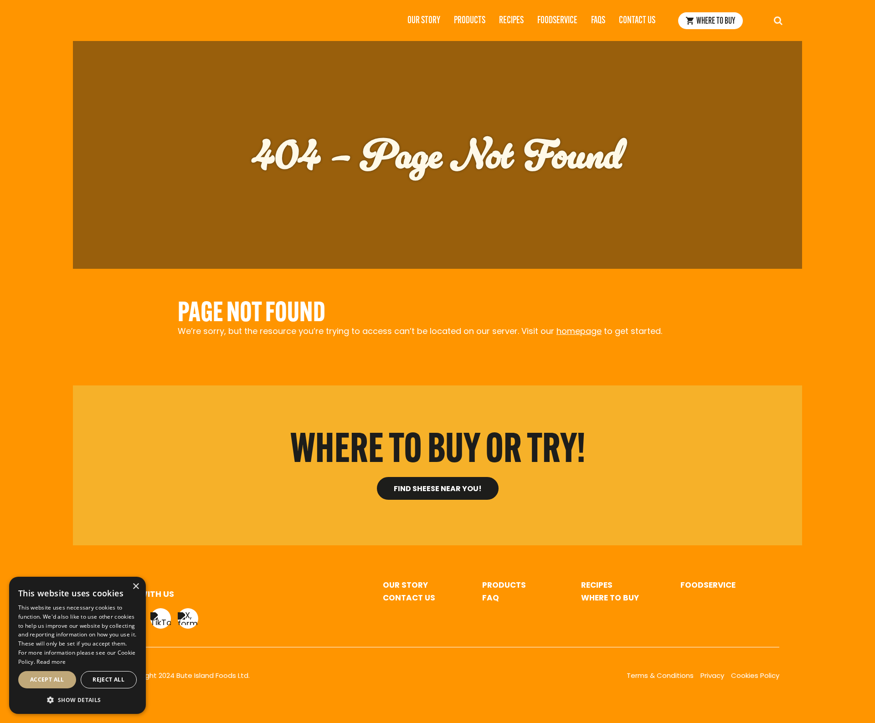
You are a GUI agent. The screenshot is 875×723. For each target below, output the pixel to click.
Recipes (511, 20)
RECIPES (596, 586)
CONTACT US (409, 598)
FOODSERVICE (708, 586)
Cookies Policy (755, 676)
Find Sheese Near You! (438, 489)
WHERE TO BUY (610, 598)
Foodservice (557, 20)
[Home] (86, 20)
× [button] (135, 586)
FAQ (490, 598)
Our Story (423, 20)
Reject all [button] (108, 679)
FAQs (598, 20)
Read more (51, 662)
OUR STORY (405, 586)
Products (469, 20)
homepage (579, 332)
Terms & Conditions (660, 676)
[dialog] (77, 645)
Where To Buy (715, 21)
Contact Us (637, 20)
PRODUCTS (504, 586)
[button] (77, 699)
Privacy (712, 676)
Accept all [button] (47, 679)
